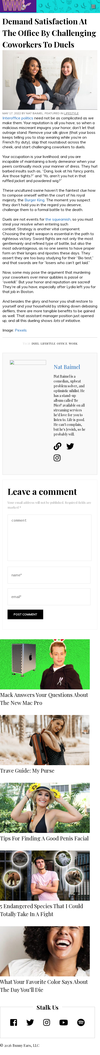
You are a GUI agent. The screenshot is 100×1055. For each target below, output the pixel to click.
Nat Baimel (34, 113)
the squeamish (58, 219)
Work (73, 343)
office (62, 343)
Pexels (21, 330)
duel (35, 343)
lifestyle (48, 343)
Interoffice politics (17, 118)
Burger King (34, 199)
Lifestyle (71, 113)
